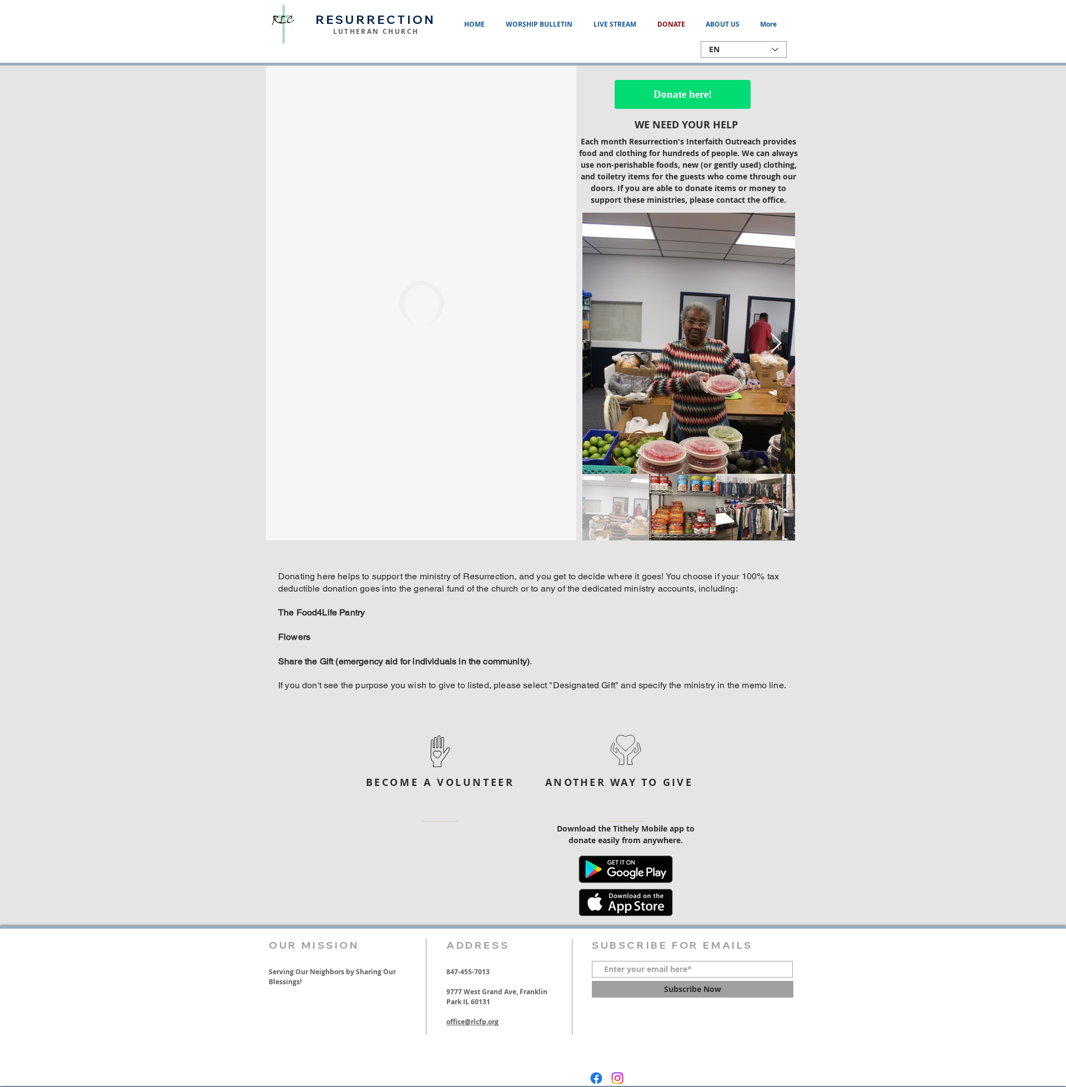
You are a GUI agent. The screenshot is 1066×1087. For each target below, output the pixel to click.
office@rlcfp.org (472, 1021)
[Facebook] (596, 1078)
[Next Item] (776, 343)
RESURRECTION (376, 19)
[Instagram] (617, 1078)
